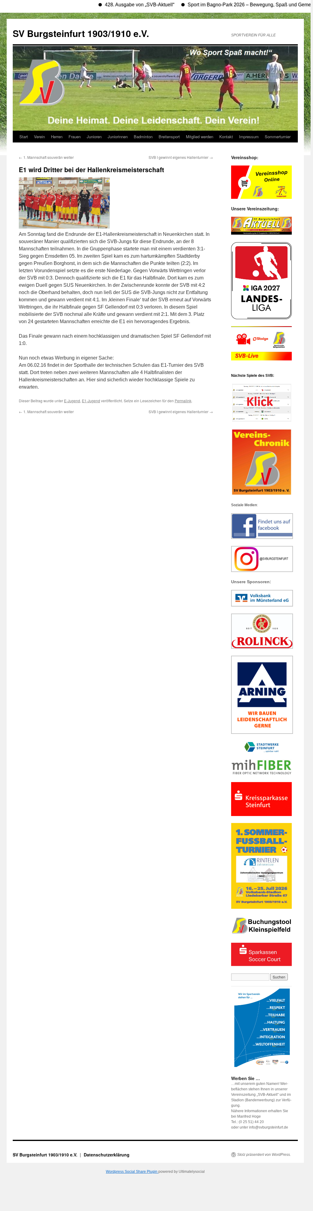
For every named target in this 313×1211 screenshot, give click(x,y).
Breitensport (169, 136)
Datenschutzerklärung (107, 1155)
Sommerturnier (278, 136)
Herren (56, 136)
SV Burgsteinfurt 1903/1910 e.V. (81, 33)
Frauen (75, 136)
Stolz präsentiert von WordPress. (264, 1154)
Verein (39, 136)
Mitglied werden (199, 136)
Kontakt (226, 136)
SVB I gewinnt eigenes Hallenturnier (181, 157)
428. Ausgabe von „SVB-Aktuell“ (120, 4)
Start (23, 136)
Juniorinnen (118, 136)
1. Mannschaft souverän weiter (46, 157)
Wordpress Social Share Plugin (132, 1171)
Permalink (183, 400)
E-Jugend (72, 400)
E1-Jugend (91, 400)
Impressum (249, 136)
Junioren (94, 136)
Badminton (143, 136)
